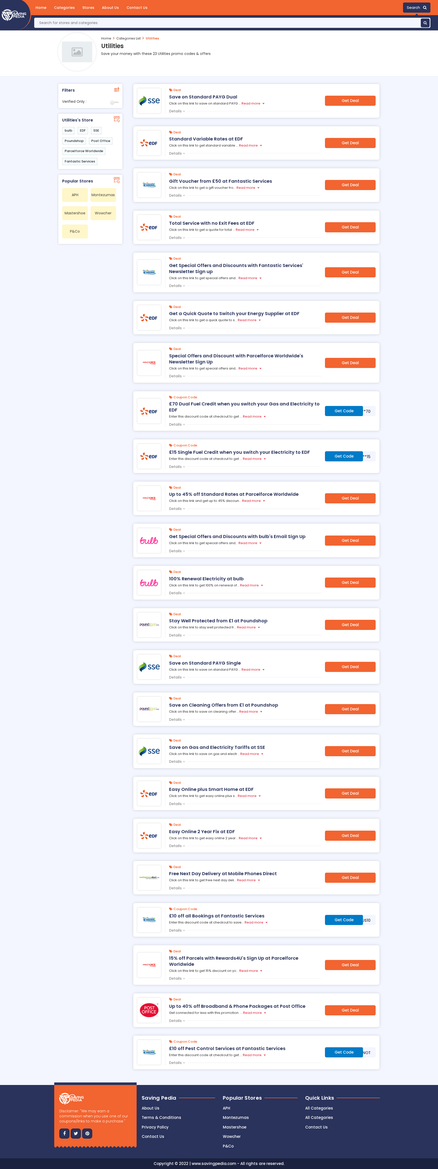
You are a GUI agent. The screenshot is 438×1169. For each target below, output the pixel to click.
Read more (251, 103)
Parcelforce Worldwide (84, 151)
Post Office (100, 140)
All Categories (319, 1108)
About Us (110, 7)
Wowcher (232, 1136)
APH (226, 1108)
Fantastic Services (80, 161)
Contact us (153, 1136)
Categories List (128, 38)
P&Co (228, 1146)
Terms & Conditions (161, 1117)
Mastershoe (234, 1127)
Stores (88, 7)
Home (40, 7)
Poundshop (74, 140)
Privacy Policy (155, 1127)
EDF (83, 130)
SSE (96, 130)
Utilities (152, 38)
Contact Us (137, 7)
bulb (68, 130)
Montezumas (236, 1117)
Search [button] (415, 7)
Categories (64, 7)
